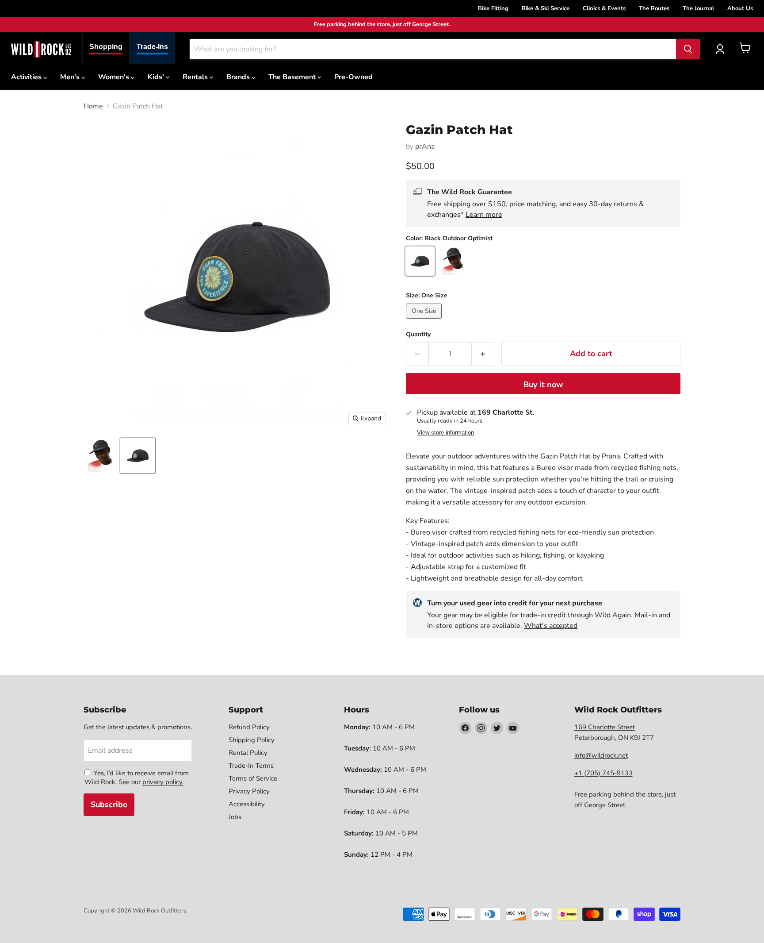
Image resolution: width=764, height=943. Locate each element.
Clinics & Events (604, 8)
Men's (70, 77)
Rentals (196, 77)
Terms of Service (253, 778)
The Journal (698, 8)
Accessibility (247, 804)
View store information (445, 433)
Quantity (418, 334)
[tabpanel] (41, 49)
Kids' (157, 77)
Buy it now (543, 384)
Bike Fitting (493, 8)
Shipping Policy (252, 739)
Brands (239, 77)
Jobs (235, 816)
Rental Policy (248, 752)
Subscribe (109, 804)
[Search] (688, 49)
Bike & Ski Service (545, 8)
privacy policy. (162, 781)
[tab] (106, 48)
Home (93, 106)
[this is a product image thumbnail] (100, 455)
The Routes (654, 8)
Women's (114, 77)
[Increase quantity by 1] (483, 354)
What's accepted (550, 626)
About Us (740, 8)
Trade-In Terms (251, 765)
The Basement (292, 77)
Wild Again (613, 615)
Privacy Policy (249, 791)
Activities (27, 77)
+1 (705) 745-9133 (603, 773)
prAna (425, 146)
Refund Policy (249, 727)
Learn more (484, 214)
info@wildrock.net (601, 755)
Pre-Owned (353, 77)
